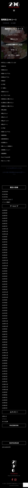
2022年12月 (5, 260)
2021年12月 (5, 292)
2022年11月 (5, 263)
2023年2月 (4, 255)
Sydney (17, 485)
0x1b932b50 (5, 191)
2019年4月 (4, 373)
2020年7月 (4, 334)
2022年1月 (4, 289)
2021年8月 (4, 302)
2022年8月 (4, 271)
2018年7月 (4, 397)
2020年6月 (4, 336)
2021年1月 (4, 318)
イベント (4, 419)
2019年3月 (4, 376)
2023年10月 (5, 234)
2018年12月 (5, 384)
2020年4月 (4, 342)
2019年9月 (4, 360)
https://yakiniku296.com (14, 475)
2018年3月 (4, 408)
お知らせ (4, 416)
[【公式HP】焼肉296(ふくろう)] (14, 4)
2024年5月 (4, 215)
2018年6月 (4, 400)
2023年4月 (4, 250)
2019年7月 (4, 365)
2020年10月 (5, 326)
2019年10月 (5, 358)
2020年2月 (4, 347)
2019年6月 (4, 368)
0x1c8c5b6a (5, 194)
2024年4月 (4, 218)
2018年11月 (5, 387)
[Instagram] (15, 480)
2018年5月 (4, 402)
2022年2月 (4, 286)
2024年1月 (4, 226)
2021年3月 (4, 313)
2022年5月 (4, 278)
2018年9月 (4, 392)
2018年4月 (4, 405)
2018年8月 (4, 395)
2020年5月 (4, 339)
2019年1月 (4, 381)
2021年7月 (4, 305)
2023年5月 (4, 247)
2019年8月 (4, 363)
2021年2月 (4, 315)
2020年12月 (5, 321)
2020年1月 (4, 350)
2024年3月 (4, 221)
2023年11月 (5, 231)
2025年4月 (4, 213)
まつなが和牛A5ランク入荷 (15, 168)
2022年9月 (4, 268)
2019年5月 (4, 371)
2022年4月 (4, 281)
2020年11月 (5, 323)
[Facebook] (12, 480)
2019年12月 (5, 352)
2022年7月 (4, 273)
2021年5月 (4, 308)
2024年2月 (4, 223)
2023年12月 (5, 228)
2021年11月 (5, 294)
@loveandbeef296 (6, 447)
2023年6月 (4, 244)
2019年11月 (5, 355)
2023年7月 (4, 242)
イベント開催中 (6, 202)
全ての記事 (13, 23)
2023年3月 (4, 252)
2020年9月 (4, 329)
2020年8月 (4, 331)
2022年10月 (5, 265)
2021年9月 (4, 300)
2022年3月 (4, 284)
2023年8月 (4, 239)
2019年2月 (4, 379)
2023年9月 (4, 236)
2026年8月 (4, 210)
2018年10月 (5, 389)
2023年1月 (4, 257)
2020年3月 (4, 344)
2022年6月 (4, 276)
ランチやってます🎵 (7, 199)
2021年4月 (4, 310)
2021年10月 (5, 297)
